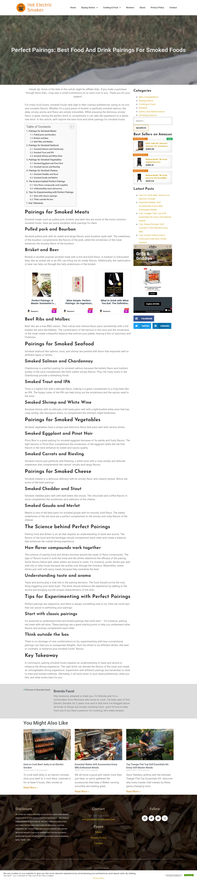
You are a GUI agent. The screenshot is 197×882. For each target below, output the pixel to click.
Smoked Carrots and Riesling (47, 167)
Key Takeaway (36, 203)
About (142, 7)
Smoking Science (148, 115)
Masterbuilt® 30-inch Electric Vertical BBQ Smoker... (156, 176)
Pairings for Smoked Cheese (43, 170)
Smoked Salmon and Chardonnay (48, 149)
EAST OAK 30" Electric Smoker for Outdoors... (157, 144)
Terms (98, 832)
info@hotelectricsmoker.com (98, 819)
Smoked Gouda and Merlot (46, 178)
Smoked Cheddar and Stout (46, 174)
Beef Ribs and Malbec (43, 141)
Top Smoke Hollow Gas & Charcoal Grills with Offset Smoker (153, 239)
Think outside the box (43, 199)
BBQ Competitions (148, 97)
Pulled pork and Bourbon (45, 135)
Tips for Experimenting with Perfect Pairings (51, 192)
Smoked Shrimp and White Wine (48, 156)
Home (73, 7)
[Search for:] (152, 121)
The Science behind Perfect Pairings (47, 181)
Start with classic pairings (45, 196)
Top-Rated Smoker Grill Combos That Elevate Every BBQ (153, 228)
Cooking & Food (110, 7)
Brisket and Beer (41, 138)
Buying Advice (88, 7)
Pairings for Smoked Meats (42, 131)
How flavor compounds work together (51, 185)
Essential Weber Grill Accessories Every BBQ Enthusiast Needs (151, 206)
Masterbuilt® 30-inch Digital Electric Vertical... (156, 160)
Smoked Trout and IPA (44, 152)
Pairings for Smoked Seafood (44, 145)
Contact (173, 7)
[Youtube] (158, 818)
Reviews (130, 7)
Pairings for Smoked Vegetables (45, 159)
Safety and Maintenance (152, 111)
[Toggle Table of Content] (71, 127)
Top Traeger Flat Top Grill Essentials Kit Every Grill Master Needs (155, 217)
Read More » (30, 787)
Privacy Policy (157, 7)
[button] (143, 319)
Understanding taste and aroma (48, 188)
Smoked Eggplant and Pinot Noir (48, 163)
